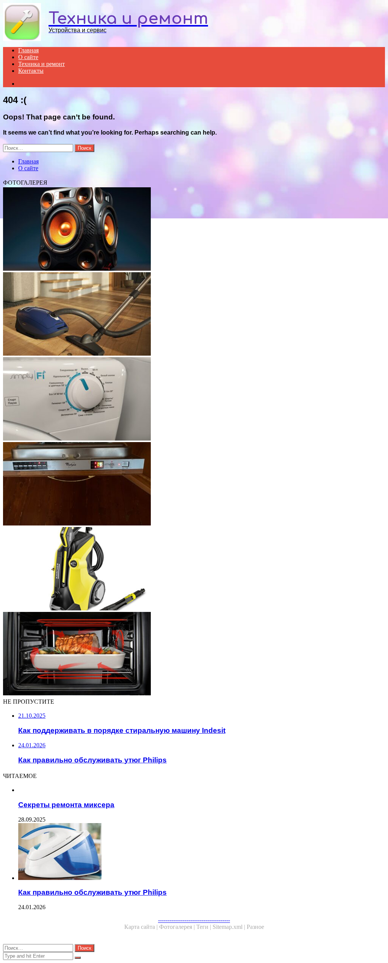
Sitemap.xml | (230, 927)
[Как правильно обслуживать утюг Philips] (201, 852)
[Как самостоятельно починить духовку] (194, 654)
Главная (28, 50)
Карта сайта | (141, 927)
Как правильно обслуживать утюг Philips (92, 892)
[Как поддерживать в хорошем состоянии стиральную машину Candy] (194, 399)
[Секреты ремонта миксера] (201, 790)
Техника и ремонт (41, 64)
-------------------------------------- (194, 920)
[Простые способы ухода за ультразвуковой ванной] (194, 229)
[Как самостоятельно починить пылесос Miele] (194, 314)
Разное (255, 927)
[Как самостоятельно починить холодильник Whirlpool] (194, 484)
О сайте (28, 57)
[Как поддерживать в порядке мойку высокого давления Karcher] (194, 569)
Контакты (31, 70)
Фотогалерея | (177, 927)
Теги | (204, 927)
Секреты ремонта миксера (66, 805)
